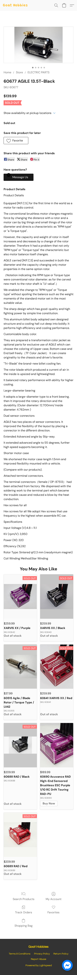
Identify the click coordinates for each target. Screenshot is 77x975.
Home (7, 72)
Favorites (53, 912)
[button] (15, 5)
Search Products (23, 899)
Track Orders (23, 912)
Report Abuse (38, 959)
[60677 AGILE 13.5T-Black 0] (38, 45)
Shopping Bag (24, 926)
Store (19, 72)
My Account (53, 899)
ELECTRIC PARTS (38, 72)
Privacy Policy (42, 954)
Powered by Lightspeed (38, 965)
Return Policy (60, 954)
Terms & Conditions (19, 954)
